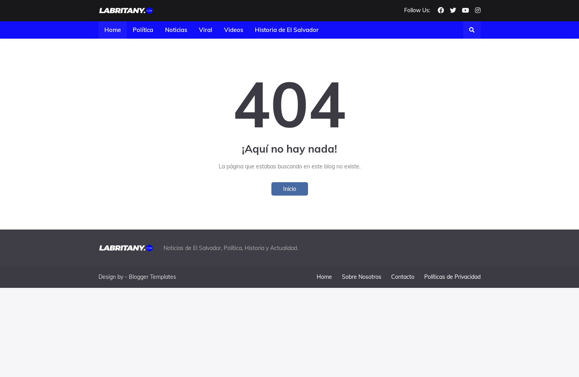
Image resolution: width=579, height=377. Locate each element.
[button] (472, 30)
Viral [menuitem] (205, 30)
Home (324, 276)
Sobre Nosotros (361, 276)
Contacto (402, 276)
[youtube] (465, 11)
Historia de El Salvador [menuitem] (287, 30)
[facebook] (441, 11)
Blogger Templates (152, 276)
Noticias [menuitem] (176, 30)
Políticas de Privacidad (452, 276)
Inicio (289, 188)
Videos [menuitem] (233, 30)
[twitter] (453, 11)
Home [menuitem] (112, 30)
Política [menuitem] (143, 30)
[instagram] (478, 11)
